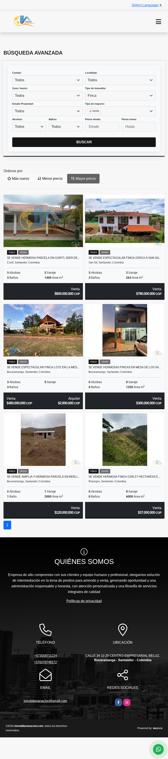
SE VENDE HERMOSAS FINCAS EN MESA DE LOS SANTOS (125, 367)
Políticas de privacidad (84, 601)
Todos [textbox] (19, 80)
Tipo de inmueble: (95, 88)
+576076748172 (45, 662)
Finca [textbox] (92, 95)
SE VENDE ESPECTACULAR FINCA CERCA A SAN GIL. (125, 257)
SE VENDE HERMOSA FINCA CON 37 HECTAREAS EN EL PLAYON (125, 476)
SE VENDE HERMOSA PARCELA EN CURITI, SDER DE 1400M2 (43, 257)
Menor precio (52, 178)
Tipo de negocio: (95, 103)
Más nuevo (20, 178)
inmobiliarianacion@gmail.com (45, 701)
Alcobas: (17, 119)
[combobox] (47, 80)
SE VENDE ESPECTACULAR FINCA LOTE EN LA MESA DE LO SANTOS (43, 367)
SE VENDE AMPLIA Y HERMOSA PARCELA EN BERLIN (43, 476)
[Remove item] (90, 111)
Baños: (53, 119)
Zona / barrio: (20, 88)
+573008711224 (45, 655)
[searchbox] (89, 118)
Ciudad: (16, 72)
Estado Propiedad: (23, 103)
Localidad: (91, 72)
